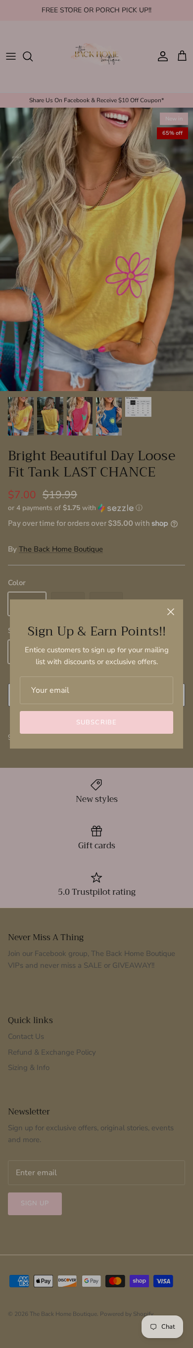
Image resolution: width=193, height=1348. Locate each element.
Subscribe (96, 722)
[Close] (171, 612)
